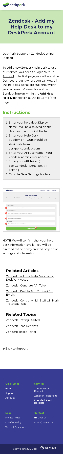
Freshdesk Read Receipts (43, 401)
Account (10, 398)
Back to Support (16, 348)
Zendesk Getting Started (23, 320)
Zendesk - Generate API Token (27, 285)
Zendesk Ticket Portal (21, 332)
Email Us (41, 417)
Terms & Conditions (15, 427)
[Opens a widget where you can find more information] (48, 448)
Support (9, 393)
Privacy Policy (12, 417)
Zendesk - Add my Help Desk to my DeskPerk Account (30, 278)
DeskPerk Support (15, 53)
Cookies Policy (13, 422)
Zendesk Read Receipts (22, 326)
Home (8, 388)
